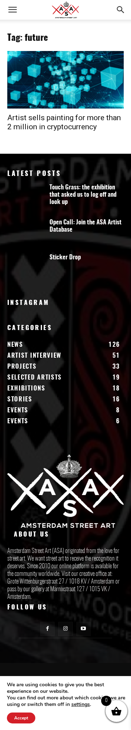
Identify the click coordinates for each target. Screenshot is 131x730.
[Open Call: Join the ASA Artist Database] (25, 233)
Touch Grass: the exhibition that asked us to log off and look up (82, 194)
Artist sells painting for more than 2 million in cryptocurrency (64, 122)
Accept (21, 718)
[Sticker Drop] (25, 268)
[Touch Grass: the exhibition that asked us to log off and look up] (25, 198)
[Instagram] (65, 629)
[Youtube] (83, 629)
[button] (12, 10)
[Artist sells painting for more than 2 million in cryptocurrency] (65, 80)
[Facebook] (47, 629)
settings (80, 704)
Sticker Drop (65, 257)
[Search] (121, 10)
